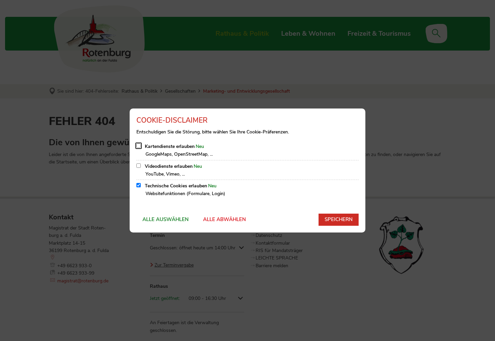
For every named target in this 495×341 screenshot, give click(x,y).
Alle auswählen (165, 219)
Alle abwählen (224, 219)
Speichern (339, 219)
